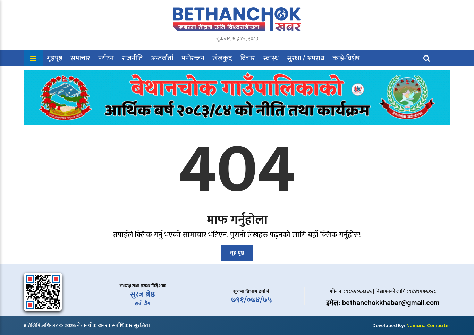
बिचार (247, 58)
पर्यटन (106, 58)
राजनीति (132, 58)
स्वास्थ (271, 58)
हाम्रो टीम (142, 303)
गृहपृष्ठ (54, 58)
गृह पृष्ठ (237, 253)
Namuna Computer (428, 325)
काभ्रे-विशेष (346, 58)
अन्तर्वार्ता (162, 58)
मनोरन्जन (192, 58)
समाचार (80, 58)
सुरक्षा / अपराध (305, 58)
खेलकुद (222, 58)
